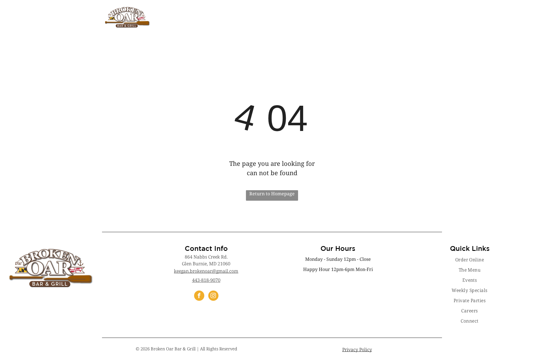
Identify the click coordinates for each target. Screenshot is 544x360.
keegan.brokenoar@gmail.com (206, 271)
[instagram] (213, 296)
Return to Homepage (272, 193)
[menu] (531, 13)
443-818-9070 (206, 280)
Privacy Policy (357, 349)
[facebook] (199, 296)
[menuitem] (470, 260)
